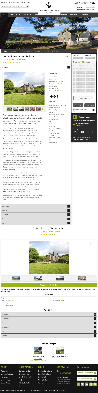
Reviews (4, 223)
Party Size (88, 55)
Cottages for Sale (25, 371)
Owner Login (25, 2)
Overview (5, 67)
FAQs (21, 380)
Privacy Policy (43, 380)
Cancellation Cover (44, 374)
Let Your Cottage (14, 2)
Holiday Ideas (51, 15)
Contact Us (84, 15)
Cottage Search (14, 15)
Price (3, 219)
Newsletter (5, 377)
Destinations (39, 15)
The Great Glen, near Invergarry (38, 360)
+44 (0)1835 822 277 (64, 373)
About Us (4, 2)
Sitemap (41, 383)
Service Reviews (24, 386)
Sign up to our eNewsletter (85, 378)
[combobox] (78, 58)
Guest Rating (16, 62)
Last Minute (63, 15)
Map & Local (5, 206)
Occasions (73, 15)
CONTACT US (63, 367)
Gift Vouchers (24, 374)
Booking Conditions (45, 371)
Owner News (5, 383)
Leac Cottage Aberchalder (60, 356)
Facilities (5, 210)
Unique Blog (5, 380)
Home (4, 15)
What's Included (25, 383)
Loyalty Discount (25, 377)
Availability (5, 214)
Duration (76, 55)
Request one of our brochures (85, 372)
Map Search (27, 15)
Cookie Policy (42, 377)
